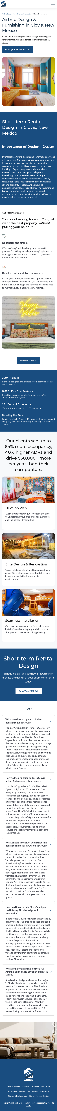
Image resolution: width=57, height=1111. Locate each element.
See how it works (28, 360)
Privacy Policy (42, 1096)
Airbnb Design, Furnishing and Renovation (17, 14)
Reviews (35, 1086)
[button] (53, 4)
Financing (12, 1091)
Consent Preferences (17, 1096)
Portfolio (45, 1086)
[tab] (20, 146)
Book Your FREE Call (28, 691)
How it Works (13, 1086)
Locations (44, 1091)
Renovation (33, 1091)
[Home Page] (3, 4)
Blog (31, 1096)
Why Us (26, 1086)
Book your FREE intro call (17, 49)
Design (22, 1091)
